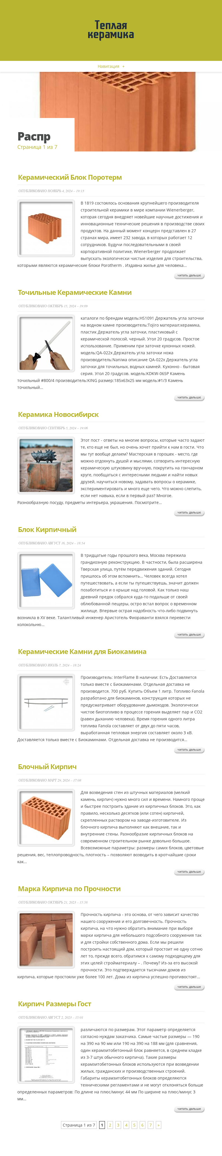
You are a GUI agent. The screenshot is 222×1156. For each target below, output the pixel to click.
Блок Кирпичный (47, 529)
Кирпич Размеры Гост (54, 1003)
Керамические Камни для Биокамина (82, 651)
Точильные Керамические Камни (75, 292)
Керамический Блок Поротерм (70, 177)
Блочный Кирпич (47, 766)
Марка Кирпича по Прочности (69, 888)
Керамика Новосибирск (58, 414)
